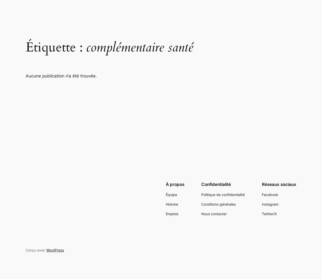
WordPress (55, 250)
